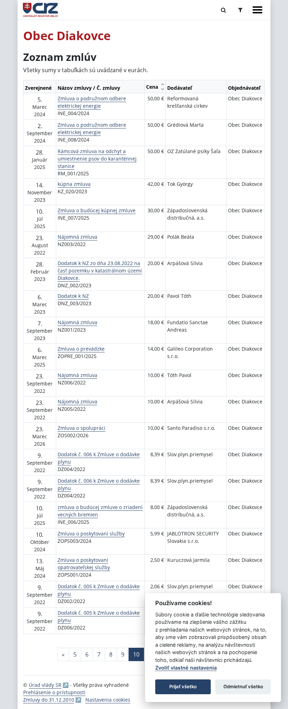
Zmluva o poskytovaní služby (91, 533)
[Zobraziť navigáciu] (257, 10)
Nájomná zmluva (77, 236)
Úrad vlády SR (45, 685)
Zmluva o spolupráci (81, 428)
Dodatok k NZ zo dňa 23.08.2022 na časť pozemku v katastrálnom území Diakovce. (100, 270)
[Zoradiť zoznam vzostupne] (162, 84)
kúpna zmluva (74, 184)
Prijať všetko (183, 686)
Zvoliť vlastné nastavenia (186, 668)
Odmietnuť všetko (243, 686)
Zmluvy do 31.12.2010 (48, 699)
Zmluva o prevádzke (81, 348)
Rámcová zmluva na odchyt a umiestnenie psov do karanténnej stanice (97, 158)
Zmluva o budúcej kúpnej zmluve (97, 210)
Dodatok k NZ (73, 296)
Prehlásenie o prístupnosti (54, 692)
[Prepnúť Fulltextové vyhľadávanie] (223, 10)
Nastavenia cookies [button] (107, 699)
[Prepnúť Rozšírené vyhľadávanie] (240, 10)
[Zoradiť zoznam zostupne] (162, 89)
